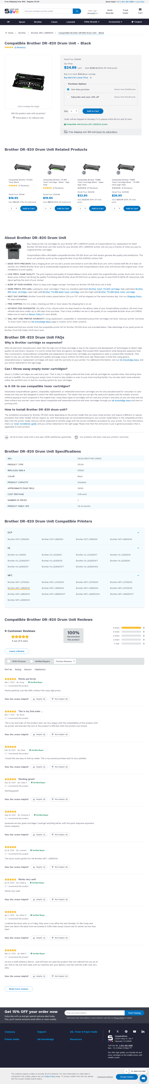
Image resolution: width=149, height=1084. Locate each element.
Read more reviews (18, 989)
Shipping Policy (134, 296)
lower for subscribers (106, 132)
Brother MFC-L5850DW (53, 588)
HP (8, 22)
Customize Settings (105, 1077)
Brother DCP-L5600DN (52, 539)
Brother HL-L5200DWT (19, 560)
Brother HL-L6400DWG (87, 566)
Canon (54, 22)
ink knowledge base (129, 360)
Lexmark (71, 22)
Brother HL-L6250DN (120, 560)
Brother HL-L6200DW (52, 560)
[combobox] (52, 11)
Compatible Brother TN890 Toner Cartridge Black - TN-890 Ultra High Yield (125, 182)
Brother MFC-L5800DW (91, 124)
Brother (38, 22)
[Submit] (77, 11)
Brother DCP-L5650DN (86, 539)
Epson (22, 22)
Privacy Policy (119, 1018)
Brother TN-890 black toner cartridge (117, 292)
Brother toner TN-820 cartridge (104, 289)
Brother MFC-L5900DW (87, 588)
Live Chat (140, 2)
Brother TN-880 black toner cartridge (61, 292)
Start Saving (134, 1013)
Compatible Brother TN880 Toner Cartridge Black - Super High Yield (91, 182)
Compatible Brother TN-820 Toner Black (20, 181)
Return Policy (35, 314)
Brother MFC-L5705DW (87, 582)
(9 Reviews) (19, 47)
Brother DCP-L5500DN (18, 539)
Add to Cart (29, 208)
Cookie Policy (49, 1076)
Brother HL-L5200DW (120, 554)
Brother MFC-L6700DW (121, 588)
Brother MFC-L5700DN (18, 582)
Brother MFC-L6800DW (19, 594)
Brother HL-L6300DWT (53, 566)
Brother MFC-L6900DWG (88, 594)
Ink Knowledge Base (41, 321)
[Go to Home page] (12, 11)
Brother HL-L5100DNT (86, 554)
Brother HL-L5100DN (52, 554)
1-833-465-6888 (127, 2)
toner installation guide (25, 424)
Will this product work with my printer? (28, 113)
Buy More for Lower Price (76, 77)
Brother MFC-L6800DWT (53, 594)
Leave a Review (16, 651)
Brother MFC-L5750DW (121, 582)
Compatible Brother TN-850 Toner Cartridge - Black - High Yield (56, 182)
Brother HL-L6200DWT (87, 560)
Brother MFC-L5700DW (53, 582)
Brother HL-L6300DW (18, 566)
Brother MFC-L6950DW (19, 600)
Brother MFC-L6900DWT (122, 594)
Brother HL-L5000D (17, 554)
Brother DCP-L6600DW (121, 539)
